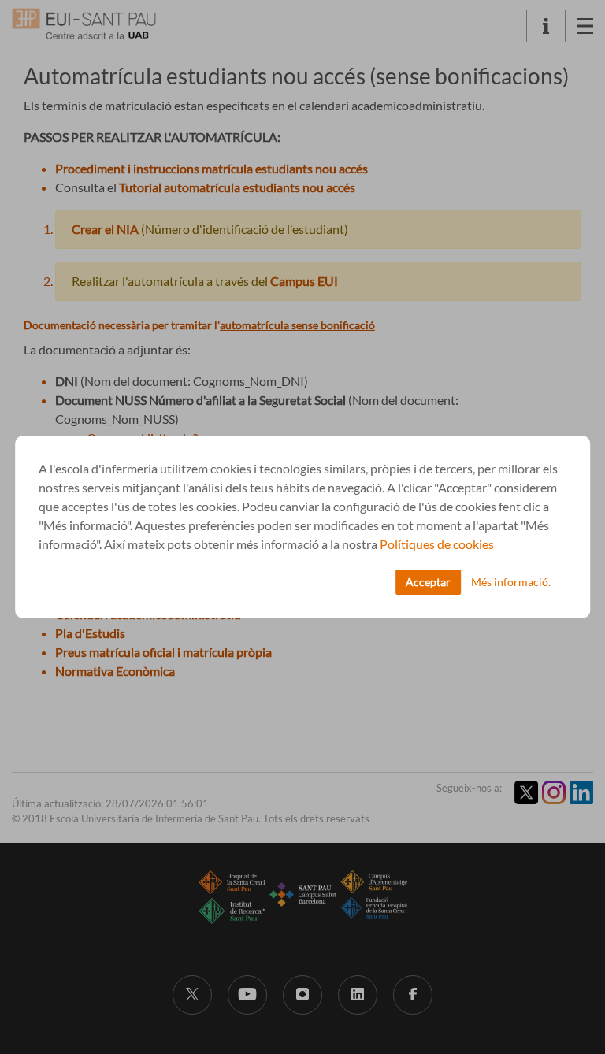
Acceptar (428, 581)
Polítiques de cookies (437, 543)
